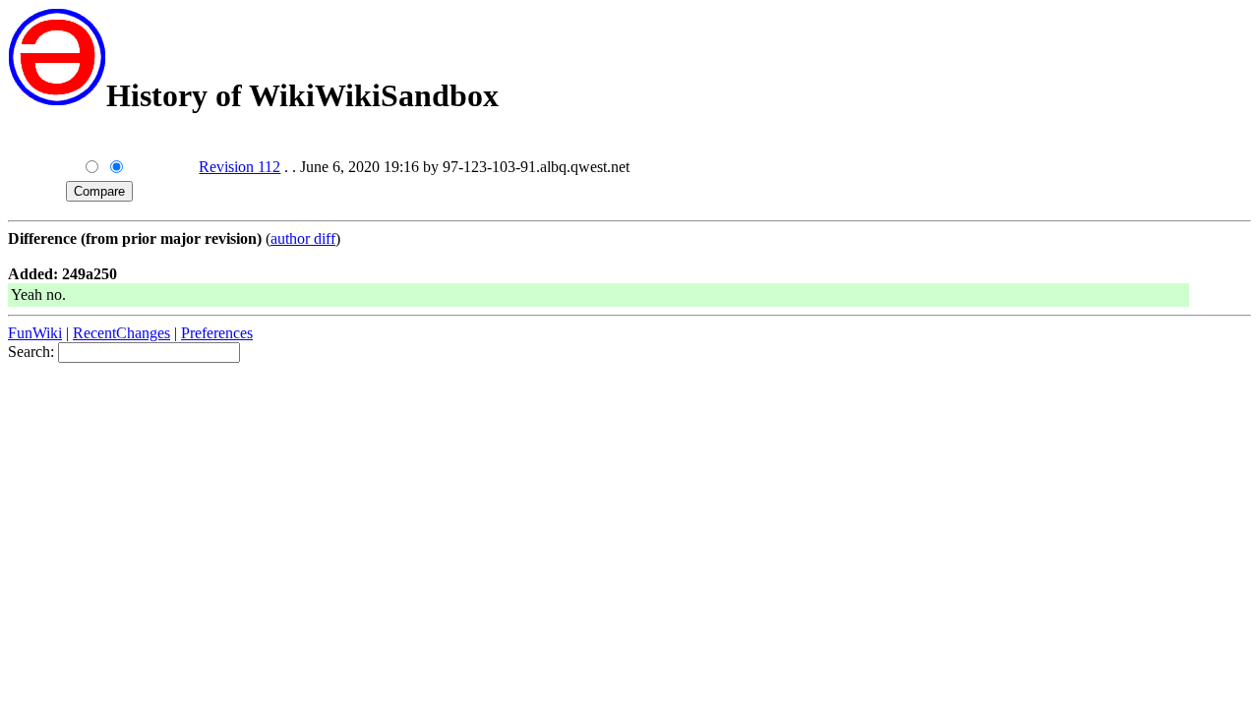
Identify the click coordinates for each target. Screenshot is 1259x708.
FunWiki (35, 332)
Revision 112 (239, 166)
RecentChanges (121, 332)
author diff (302, 238)
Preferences (217, 332)
